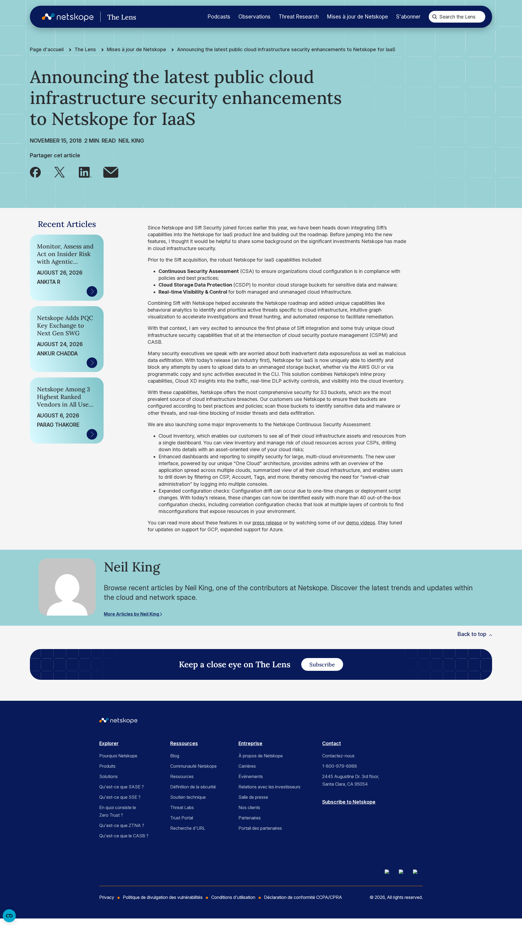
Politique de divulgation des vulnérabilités (163, 897)
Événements (250, 776)
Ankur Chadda (57, 353)
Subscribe (322, 664)
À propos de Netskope (260, 755)
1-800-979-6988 (339, 766)
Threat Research (299, 16)
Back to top (471, 634)
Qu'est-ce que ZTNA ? (121, 825)
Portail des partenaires (260, 828)
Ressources (184, 743)
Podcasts (218, 16)
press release (267, 523)
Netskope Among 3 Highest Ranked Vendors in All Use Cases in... (63, 396)
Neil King (131, 140)
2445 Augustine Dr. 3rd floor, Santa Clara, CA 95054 (350, 780)
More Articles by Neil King (132, 614)
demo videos (360, 523)
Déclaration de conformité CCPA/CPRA (303, 897)
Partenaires (249, 817)
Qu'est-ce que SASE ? (121, 786)
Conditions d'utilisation (233, 897)
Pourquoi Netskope (118, 755)
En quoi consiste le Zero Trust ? (117, 811)
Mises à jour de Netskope (357, 16)
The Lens (85, 49)
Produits (107, 766)
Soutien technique (188, 797)
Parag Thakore (58, 425)
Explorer (109, 743)
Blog (174, 755)
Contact (331, 743)
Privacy (106, 897)
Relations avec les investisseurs (269, 786)
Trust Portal (181, 817)
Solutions (108, 776)
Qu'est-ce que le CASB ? (123, 835)
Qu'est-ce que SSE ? (120, 797)
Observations (254, 16)
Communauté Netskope (193, 766)
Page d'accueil (47, 49)
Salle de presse (253, 797)
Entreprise (250, 743)
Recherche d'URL (187, 828)
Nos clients (249, 807)
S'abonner (408, 16)
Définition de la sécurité (193, 786)
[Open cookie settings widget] (9, 915)
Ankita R (48, 282)
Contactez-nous (338, 755)
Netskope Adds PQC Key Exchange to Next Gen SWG (65, 325)
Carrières (247, 766)
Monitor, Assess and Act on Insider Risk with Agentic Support (65, 253)
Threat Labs (182, 807)
